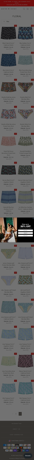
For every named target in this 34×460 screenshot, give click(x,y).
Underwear (25, 235)
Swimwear (25, 230)
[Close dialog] (33, 218)
